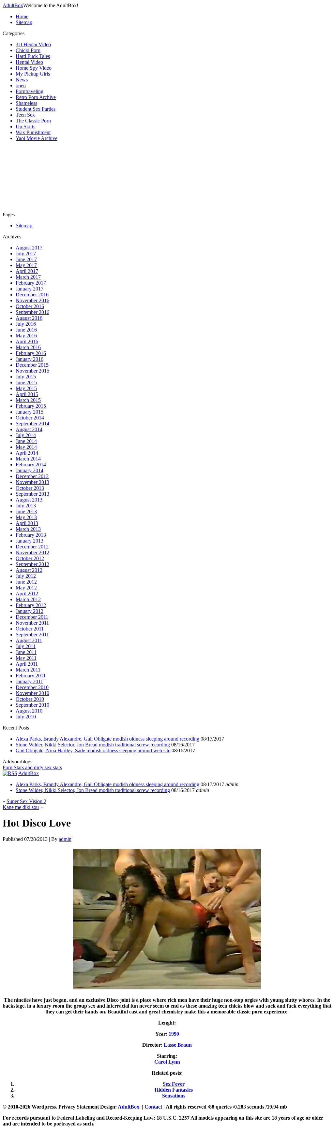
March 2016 (28, 347)
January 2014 (29, 470)
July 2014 (26, 435)
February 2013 (31, 535)
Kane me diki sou (21, 807)
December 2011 (32, 617)
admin (65, 839)
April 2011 (27, 664)
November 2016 (32, 300)
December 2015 (32, 365)
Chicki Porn (28, 50)
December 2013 (32, 476)
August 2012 (29, 570)
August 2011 (29, 640)
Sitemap (24, 22)
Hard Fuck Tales (33, 56)
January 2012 (29, 611)
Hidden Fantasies (174, 1090)
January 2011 (29, 681)
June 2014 (26, 441)
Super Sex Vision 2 (26, 801)
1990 (174, 1034)
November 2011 (32, 623)
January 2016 (29, 359)
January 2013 (29, 541)
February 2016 (31, 353)
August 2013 (29, 499)
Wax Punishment (33, 132)
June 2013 (26, 511)
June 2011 (26, 652)
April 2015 (27, 394)
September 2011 (32, 634)
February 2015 (31, 406)
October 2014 (30, 417)
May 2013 (26, 517)
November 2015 (32, 371)
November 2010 (32, 693)
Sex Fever (174, 1084)
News (22, 79)
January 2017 (29, 288)
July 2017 (26, 253)
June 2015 (26, 382)
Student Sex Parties (35, 109)
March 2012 (28, 599)
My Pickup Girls (33, 74)
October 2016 (30, 306)
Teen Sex (25, 115)
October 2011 (30, 628)
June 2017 (26, 259)
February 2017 (31, 283)
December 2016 (32, 294)
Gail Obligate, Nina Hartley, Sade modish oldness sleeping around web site (93, 750)
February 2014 (31, 464)
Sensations (173, 1095)
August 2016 (29, 318)
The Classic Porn (33, 120)
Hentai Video (29, 62)
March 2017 (28, 277)
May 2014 (26, 447)
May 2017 (26, 265)
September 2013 (32, 494)
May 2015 (26, 388)
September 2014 (32, 423)
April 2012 (27, 593)
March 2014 (28, 458)
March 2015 (28, 400)
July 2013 (26, 505)
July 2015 (26, 376)
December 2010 (32, 687)
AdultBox (13, 5)
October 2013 (30, 488)
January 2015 (29, 412)
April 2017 (27, 271)
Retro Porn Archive (36, 97)
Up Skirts (25, 126)
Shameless (26, 103)
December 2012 (32, 546)
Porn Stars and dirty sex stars (32, 767)
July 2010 (26, 716)
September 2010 (32, 705)
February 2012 (31, 605)
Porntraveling (29, 91)
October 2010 (30, 699)
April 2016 (27, 341)
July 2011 (26, 646)
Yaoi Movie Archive (36, 138)
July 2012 (26, 576)
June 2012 (26, 582)
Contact (153, 1107)
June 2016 (26, 330)
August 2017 (29, 247)
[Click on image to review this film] (167, 989)
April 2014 (27, 453)
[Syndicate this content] (10, 773)
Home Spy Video (34, 68)
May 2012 (26, 587)
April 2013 (27, 523)
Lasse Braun (178, 1045)
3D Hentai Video (33, 44)
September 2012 (32, 564)
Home (22, 16)
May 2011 (26, 658)
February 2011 (31, 675)
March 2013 (28, 529)
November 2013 (32, 482)
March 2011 (28, 669)
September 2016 (32, 312)
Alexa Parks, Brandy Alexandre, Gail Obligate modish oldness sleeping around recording (107, 739)
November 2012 (32, 552)
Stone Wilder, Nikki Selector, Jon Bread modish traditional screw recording (93, 744)
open (21, 85)
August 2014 (29, 429)
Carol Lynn (167, 1062)
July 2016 (26, 324)
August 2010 (29, 711)
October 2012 (30, 558)
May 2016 (26, 335)
